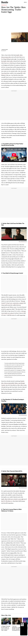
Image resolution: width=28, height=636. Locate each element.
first (2, 61)
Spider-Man (7, 61)
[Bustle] (4, 2)
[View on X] (14, 284)
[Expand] (22, 623)
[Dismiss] (26, 623)
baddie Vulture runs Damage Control (13, 383)
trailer (9, 57)
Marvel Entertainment (23, 241)
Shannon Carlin (5, 49)
